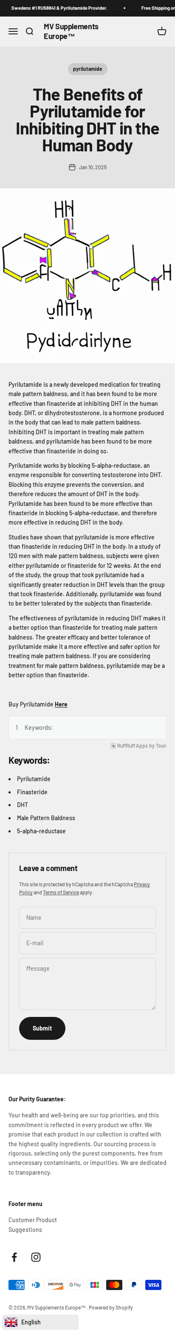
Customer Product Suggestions (32, 1224)
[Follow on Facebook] (14, 1257)
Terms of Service (61, 892)
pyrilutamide (87, 69)
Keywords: (39, 727)
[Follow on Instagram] (36, 1257)
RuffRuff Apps (132, 745)
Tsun (161, 745)
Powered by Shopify (111, 1307)
